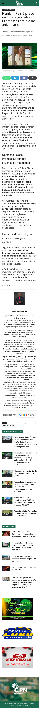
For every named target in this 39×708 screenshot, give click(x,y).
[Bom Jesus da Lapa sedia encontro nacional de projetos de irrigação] (6, 557)
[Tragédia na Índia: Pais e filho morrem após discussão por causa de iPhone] (7, 513)
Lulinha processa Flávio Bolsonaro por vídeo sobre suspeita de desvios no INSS (23, 534)
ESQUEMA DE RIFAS (29, 423)
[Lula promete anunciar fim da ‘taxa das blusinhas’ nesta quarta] (7, 473)
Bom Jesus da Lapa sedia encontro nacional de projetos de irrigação (24, 558)
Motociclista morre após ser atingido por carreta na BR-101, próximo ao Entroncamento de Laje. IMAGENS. (25, 487)
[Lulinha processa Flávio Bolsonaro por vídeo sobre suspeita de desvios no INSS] (6, 533)
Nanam (5, 425)
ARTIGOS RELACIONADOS (12, 432)
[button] (36, 3)
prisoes (12, 425)
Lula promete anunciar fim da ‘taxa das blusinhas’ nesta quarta (25, 473)
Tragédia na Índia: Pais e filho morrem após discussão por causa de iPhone (25, 513)
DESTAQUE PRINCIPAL (8, 10)
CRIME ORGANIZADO (15, 423)
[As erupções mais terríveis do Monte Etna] (6, 568)
